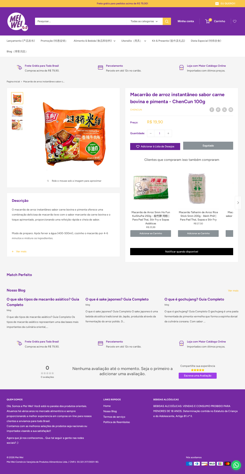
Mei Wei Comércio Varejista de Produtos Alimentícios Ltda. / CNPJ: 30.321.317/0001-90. (53, 461)
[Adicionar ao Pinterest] (218, 109)
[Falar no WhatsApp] (236, 465)
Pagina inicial (13, 81)
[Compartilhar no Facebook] (212, 109)
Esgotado (208, 145)
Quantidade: (137, 133)
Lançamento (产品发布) (21, 40)
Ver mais (233, 290)
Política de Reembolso (116, 422)
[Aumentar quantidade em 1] (168, 133)
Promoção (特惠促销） (54, 40)
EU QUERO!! (228, 3)
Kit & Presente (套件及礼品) (168, 40)
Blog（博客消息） (17, 51)
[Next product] (238, 202)
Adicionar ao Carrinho (151, 233)
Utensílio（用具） (131, 40)
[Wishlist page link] (234, 21)
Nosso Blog (110, 411)
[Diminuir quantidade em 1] (150, 133)
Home (107, 406)
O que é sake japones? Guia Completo (117, 299)
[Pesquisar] (167, 21)
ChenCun (136, 109)
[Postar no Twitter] (224, 109)
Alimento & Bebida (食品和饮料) (93, 40)
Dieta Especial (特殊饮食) (206, 40)
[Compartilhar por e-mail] (230, 109)
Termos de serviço (114, 416)
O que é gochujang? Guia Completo (194, 299)
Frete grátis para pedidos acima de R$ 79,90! (122, 3)
